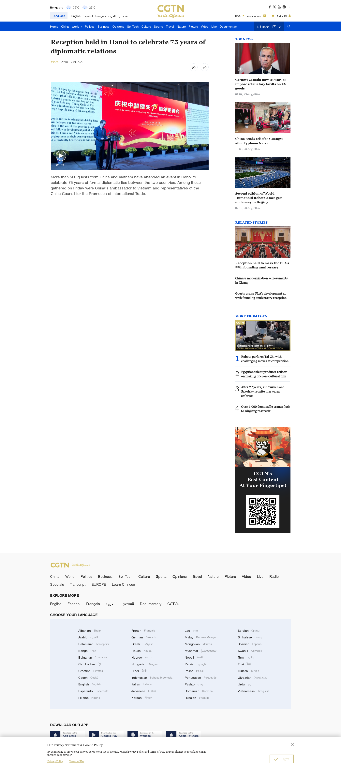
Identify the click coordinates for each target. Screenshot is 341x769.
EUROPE (99, 584)
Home (54, 26)
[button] (61, 156)
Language (58, 15)
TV (279, 27)
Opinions (118, 26)
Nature (181, 26)
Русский (123, 16)
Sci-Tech (133, 26)
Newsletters (253, 16)
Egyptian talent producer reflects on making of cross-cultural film (264, 374)
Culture (146, 26)
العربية (112, 16)
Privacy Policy (55, 761)
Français (100, 16)
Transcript (78, 584)
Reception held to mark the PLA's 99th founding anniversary (262, 265)
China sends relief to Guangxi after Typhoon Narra (259, 141)
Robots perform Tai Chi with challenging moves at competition (265, 359)
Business (103, 26)
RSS (238, 16)
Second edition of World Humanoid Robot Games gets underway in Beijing (258, 198)
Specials (57, 584)
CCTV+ (173, 603)
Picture (193, 26)
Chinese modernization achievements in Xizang (261, 280)
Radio (266, 27)
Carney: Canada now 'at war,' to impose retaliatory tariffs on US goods (260, 84)
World (76, 26)
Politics (90, 26)
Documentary (229, 26)
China (65, 26)
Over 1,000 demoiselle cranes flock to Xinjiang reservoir (265, 409)
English (76, 16)
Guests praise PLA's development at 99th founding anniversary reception (261, 295)
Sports (158, 26)
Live (214, 26)
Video (204, 26)
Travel (170, 26)
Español (88, 16)
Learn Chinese (123, 584)
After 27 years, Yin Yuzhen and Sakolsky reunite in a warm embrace (262, 391)
